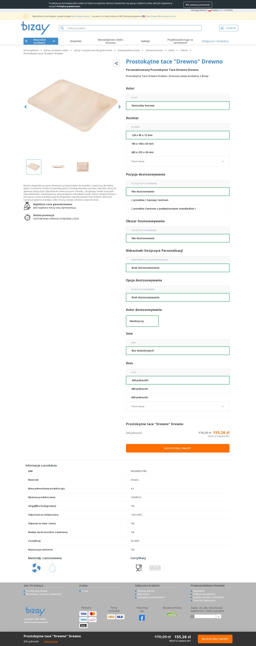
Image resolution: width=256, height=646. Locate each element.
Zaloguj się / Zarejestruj (215, 41)
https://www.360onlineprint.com (161, 16)
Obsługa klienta (198, 10)
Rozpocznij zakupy (178, 448)
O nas (84, 590)
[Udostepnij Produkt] (116, 63)
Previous (26, 107)
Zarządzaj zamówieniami (151, 597)
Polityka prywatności (203, 594)
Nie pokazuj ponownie (198, 4)
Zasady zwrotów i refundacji (208, 597)
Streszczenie (51, 641)
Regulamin (198, 590)
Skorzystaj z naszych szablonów (43, 594)
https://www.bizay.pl (80, 16)
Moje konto (143, 594)
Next (120, 107)
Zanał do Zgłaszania (203, 600)
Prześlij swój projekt (36, 590)
